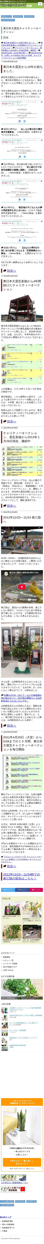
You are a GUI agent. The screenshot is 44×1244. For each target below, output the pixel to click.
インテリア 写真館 (10, 964)
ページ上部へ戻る (7, 1201)
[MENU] (40, 3)
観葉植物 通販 (7, 1221)
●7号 (16, 1168)
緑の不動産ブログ (10, 967)
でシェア (6, 890)
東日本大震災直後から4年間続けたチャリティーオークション (22, 45)
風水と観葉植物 (8, 1224)
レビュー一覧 (8, 960)
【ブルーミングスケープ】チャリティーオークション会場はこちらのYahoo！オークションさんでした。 (21, 859)
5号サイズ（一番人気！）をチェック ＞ (22, 1162)
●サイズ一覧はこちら (26, 1168)
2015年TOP (29, 16)
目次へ (11, 270)
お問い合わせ (8, 970)
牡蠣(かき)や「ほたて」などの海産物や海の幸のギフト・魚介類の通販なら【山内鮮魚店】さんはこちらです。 (21, 698)
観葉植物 (6, 957)
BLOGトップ (6, 16)
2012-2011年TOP (8, 20)
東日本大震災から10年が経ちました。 (20, 43)
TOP (29, 5)
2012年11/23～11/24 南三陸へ (14, 53)
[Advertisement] (22, 1073)
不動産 (4, 1231)
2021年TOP (18, 16)
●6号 (11, 1168)
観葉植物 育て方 (8, 1228)
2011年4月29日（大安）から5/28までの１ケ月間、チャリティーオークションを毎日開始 (21, 55)
